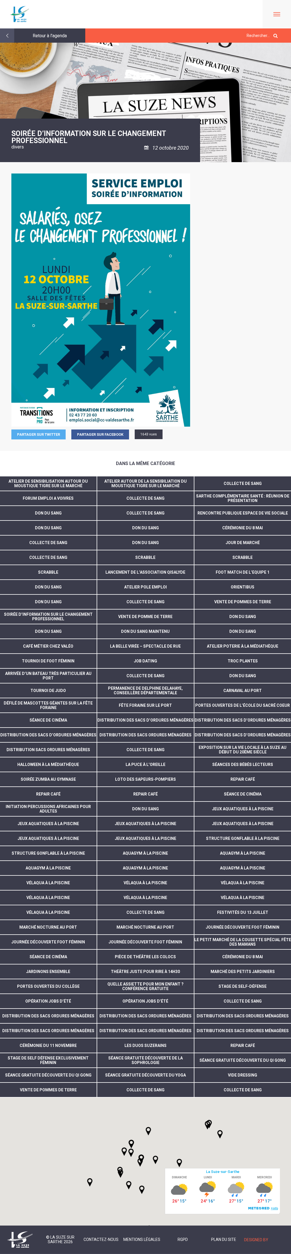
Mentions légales (141, 1239)
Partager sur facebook (100, 434)
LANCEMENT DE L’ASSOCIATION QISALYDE (145, 572)
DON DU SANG (145, 542)
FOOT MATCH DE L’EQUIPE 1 (242, 572)
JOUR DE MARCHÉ (243, 542)
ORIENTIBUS (242, 587)
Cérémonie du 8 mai (242, 528)
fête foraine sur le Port (145, 705)
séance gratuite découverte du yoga (145, 1075)
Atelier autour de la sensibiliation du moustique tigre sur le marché (145, 483)
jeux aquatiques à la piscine (242, 809)
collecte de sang (145, 912)
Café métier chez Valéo (48, 646)
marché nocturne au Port (145, 927)
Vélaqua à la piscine (48, 912)
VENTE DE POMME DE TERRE (145, 616)
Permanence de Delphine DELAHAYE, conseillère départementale (145, 690)
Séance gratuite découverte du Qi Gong (242, 1060)
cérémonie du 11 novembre (48, 1045)
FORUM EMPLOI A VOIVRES (48, 498)
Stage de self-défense (243, 986)
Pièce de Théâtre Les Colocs (145, 957)
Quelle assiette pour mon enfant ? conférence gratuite (145, 986)
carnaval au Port (242, 690)
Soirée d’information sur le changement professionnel (48, 616)
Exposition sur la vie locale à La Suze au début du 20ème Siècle (242, 749)
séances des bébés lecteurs (242, 764)
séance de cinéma (48, 720)
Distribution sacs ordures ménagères (48, 749)
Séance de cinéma (242, 794)
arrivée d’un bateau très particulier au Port (48, 675)
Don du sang (48, 513)
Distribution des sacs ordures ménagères (48, 1016)
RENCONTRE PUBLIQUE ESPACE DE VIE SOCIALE (243, 513)
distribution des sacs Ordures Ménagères (145, 735)
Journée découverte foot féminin (242, 927)
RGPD (183, 1239)
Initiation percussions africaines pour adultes (48, 808)
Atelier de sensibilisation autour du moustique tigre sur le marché (48, 483)
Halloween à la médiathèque (48, 764)
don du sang (48, 528)
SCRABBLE (145, 557)
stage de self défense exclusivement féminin (48, 1060)
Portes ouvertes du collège (48, 986)
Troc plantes (243, 661)
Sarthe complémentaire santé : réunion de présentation (242, 498)
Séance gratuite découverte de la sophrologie (145, 1060)
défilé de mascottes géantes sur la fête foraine (48, 705)
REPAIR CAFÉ (242, 1045)
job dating (145, 661)
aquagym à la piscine (145, 853)
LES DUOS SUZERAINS (145, 1045)
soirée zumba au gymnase (48, 779)
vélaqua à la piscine (48, 883)
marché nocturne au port (48, 927)
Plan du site (223, 1239)
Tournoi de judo (48, 690)
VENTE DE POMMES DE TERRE (242, 602)
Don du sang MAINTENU (145, 631)
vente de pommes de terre (48, 1090)
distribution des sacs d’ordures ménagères (145, 720)
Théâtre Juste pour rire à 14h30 (145, 971)
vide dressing (242, 1075)
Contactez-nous (101, 1239)
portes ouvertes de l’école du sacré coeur (242, 705)
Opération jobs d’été (48, 1001)
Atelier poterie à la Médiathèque (242, 646)
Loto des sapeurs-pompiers (145, 779)
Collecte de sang (243, 483)
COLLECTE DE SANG (145, 498)
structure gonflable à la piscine (242, 838)
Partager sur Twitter (38, 434)
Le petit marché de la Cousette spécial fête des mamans (242, 942)
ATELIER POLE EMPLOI (145, 587)
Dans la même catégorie (145, 463)
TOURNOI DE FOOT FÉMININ (48, 661)
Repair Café (242, 779)
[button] (155, 1159)
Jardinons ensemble (48, 971)
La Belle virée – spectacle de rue (145, 646)
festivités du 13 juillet (242, 912)
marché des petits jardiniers (243, 971)
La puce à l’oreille (145, 764)
